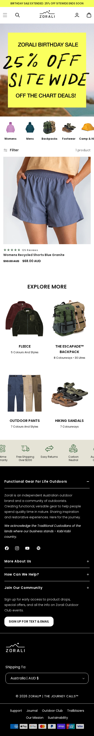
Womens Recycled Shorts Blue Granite (33, 255)
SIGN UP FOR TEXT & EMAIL (29, 621)
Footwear (68, 139)
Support (16, 710)
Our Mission (35, 717)
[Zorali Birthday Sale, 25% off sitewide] (47, 70)
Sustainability (58, 717)
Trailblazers (75, 710)
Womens (10, 139)
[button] (5, 15)
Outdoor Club (52, 710)
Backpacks (49, 139)
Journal (32, 710)
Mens (30, 139)
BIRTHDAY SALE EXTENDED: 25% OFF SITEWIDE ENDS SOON (47, 3)
